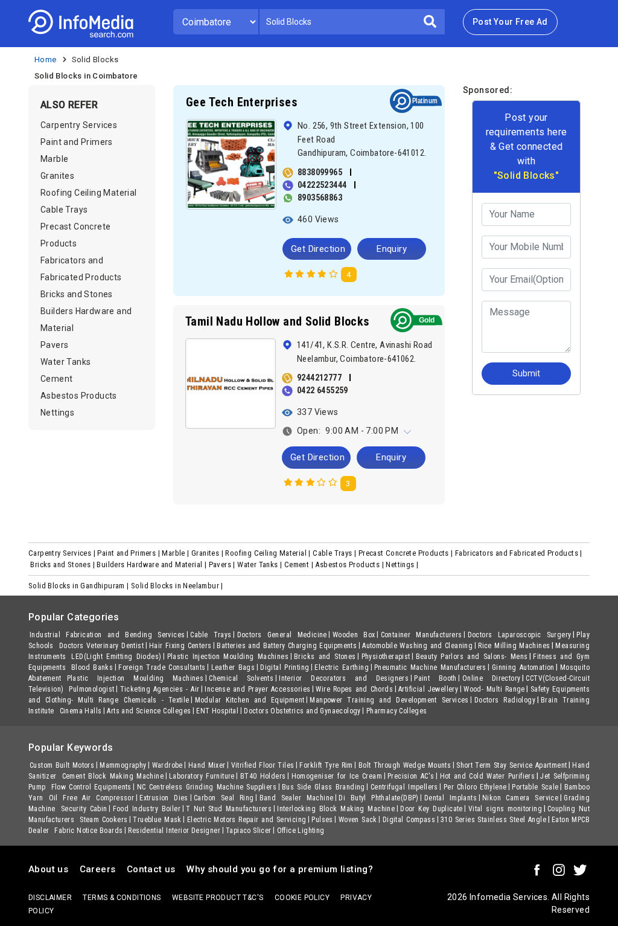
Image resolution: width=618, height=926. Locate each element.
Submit (420, 202)
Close (359, 202)
